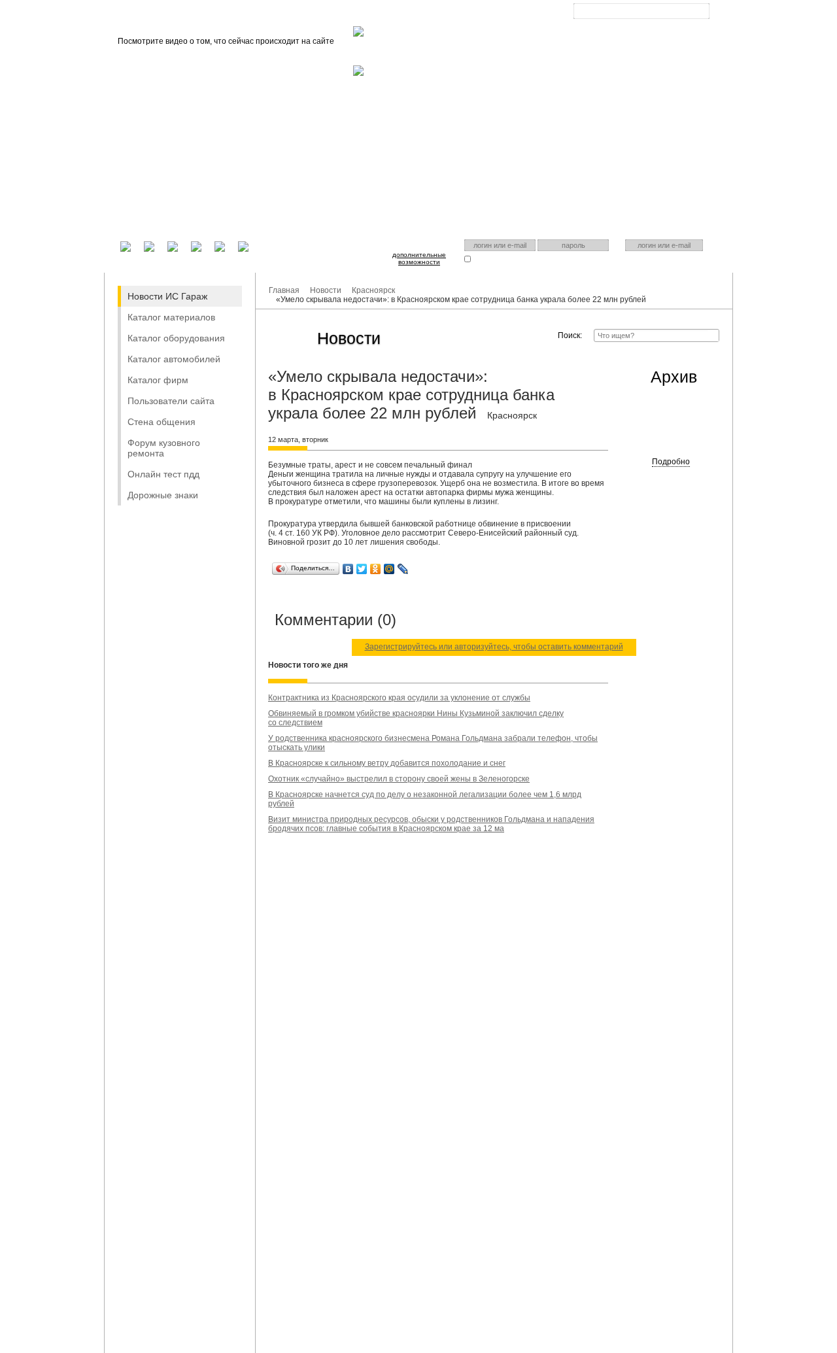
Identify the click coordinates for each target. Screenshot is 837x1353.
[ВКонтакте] (348, 568)
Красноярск (631, 22)
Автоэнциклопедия (473, 13)
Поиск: (570, 335)
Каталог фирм (158, 380)
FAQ (415, 13)
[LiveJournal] (403, 568)
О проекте (370, 13)
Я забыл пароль (563, 258)
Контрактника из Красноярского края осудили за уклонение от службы (399, 697)
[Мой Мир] (389, 568)
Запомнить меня (498, 258)
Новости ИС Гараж (167, 296)
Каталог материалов (171, 317)
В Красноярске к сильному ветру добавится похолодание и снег (386, 763)
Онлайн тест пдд (163, 474)
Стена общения (162, 422)
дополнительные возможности (419, 258)
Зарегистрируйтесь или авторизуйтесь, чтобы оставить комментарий (494, 646)
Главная (319, 13)
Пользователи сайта (171, 401)
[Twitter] (362, 568)
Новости (325, 290)
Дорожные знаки (163, 495)
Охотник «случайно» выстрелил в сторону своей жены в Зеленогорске (399, 778)
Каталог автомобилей (174, 359)
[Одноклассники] (376, 568)
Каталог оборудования (176, 338)
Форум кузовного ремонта (164, 447)
